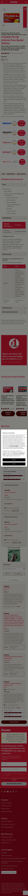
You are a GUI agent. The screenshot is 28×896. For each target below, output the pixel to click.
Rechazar (14, 459)
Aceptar (14, 463)
